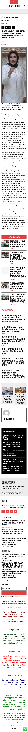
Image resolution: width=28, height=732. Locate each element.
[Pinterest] (9, 27)
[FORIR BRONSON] (2, 17)
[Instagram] (7, 511)
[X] (6, 27)
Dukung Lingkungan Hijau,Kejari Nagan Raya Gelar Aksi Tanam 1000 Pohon (12, 351)
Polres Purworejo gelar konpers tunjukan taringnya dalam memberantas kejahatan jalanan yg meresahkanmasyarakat (18, 272)
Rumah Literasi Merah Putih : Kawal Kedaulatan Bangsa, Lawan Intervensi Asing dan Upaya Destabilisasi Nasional (20, 399)
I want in (13, 593)
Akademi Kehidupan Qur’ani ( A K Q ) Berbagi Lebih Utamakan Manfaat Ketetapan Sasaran (7, 399)
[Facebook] (2, 27)
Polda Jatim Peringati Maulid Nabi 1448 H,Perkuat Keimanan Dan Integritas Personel (18, 243)
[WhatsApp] (13, 27)
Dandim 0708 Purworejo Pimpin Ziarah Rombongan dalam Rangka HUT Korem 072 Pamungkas (12, 329)
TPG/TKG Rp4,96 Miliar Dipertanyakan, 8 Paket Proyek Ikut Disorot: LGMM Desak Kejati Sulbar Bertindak (13, 340)
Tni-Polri (13, 304)
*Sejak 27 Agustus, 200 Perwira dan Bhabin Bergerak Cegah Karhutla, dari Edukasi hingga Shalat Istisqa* (17, 298)
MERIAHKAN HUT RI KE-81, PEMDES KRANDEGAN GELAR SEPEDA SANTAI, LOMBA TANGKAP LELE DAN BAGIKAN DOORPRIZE (12, 362)
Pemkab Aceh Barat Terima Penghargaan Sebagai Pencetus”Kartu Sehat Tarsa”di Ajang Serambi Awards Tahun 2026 (13, 374)
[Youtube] (15, 511)
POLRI (12, 248)
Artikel (3, 333)
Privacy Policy (18, 596)
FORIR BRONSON (14, 17)
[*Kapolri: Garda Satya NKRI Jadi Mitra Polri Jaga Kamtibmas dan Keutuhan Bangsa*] (5, 285)
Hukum (12, 279)
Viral (2, 345)
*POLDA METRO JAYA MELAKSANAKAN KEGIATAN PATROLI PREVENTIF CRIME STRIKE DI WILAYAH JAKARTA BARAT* (18, 257)
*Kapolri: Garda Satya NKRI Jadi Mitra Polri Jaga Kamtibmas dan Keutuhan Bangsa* (17, 285)
